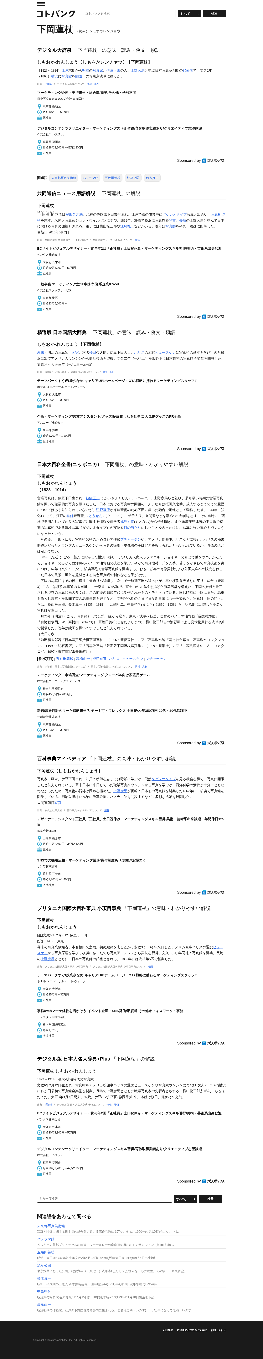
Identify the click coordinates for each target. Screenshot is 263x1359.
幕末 (40, 352)
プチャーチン (130, 539)
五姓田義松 (112, 178)
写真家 (98, 70)
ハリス (139, 352)
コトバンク (56, 13)
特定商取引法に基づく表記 (192, 1330)
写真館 (66, 76)
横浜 (54, 76)
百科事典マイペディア (61, 758)
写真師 (170, 226)
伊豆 (109, 70)
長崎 (182, 220)
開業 (172, 220)
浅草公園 (133, 178)
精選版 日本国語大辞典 (62, 332)
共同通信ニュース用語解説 (66, 193)
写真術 (216, 214)
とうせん (95, 516)
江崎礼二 (127, 226)
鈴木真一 (152, 178)
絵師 (70, 516)
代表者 (188, 70)
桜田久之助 (74, 214)
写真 (57, 803)
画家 (75, 352)
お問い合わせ (218, 1330)
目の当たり (132, 528)
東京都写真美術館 (63, 178)
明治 (85, 70)
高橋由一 (83, 659)
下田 (116, 70)
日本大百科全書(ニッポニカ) (68, 464)
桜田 (92, 352)
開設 (78, 76)
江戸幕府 (103, 510)
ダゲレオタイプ (174, 214)
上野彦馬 (138, 70)
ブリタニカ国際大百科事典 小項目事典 (79, 908)
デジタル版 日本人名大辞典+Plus (73, 1058)
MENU (41, 4)
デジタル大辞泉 (54, 50)
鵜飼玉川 (93, 498)
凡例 (96, 84)
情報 (89, 84)
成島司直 (127, 522)
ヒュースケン (165, 352)
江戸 (64, 70)
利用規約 (168, 1330)
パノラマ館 (90, 178)
